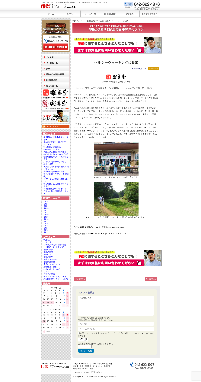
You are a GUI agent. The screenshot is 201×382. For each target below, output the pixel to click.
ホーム (51, 14)
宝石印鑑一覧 (52, 86)
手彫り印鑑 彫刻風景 (55, 74)
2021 (46, 212)
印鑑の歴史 (48, 257)
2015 (46, 226)
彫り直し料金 (110, 14)
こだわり (71, 14)
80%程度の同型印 (51, 149)
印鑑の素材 (48, 252)
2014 (46, 228)
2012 (46, 232)
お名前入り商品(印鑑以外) (54, 245)
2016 (46, 223)
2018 (46, 219)
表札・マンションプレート (54, 276)
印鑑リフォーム (50, 259)
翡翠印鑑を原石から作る (54, 171)
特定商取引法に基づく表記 (83, 369)
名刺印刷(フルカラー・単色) (55, 279)
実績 (48, 69)
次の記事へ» (151, 279)
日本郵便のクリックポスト (54, 189)
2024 (46, 206)
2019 (46, 217)
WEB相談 (55, 47)
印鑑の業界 (48, 249)
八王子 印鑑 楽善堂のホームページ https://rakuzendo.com (99, 227)
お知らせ (47, 242)
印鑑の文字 (48, 254)
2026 (46, 202)
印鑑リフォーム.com (58, 6)
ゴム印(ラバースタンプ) (53, 247)
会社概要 (107, 366)
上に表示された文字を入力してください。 (96, 343)
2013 (46, 230)
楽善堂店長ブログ (149, 14)
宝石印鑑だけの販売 (52, 147)
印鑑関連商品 (49, 262)
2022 (46, 210)
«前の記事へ (80, 279)
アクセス (130, 14)
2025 (46, 204)
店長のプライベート (52, 264)
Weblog (46, 240)
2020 (46, 215)
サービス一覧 (90, 14)
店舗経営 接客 (50, 267)
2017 (46, 221)
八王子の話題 (153, 69)
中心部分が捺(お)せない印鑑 (55, 154)
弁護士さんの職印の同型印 (54, 152)
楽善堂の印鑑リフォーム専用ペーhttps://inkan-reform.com (100, 233)
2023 (46, 208)
